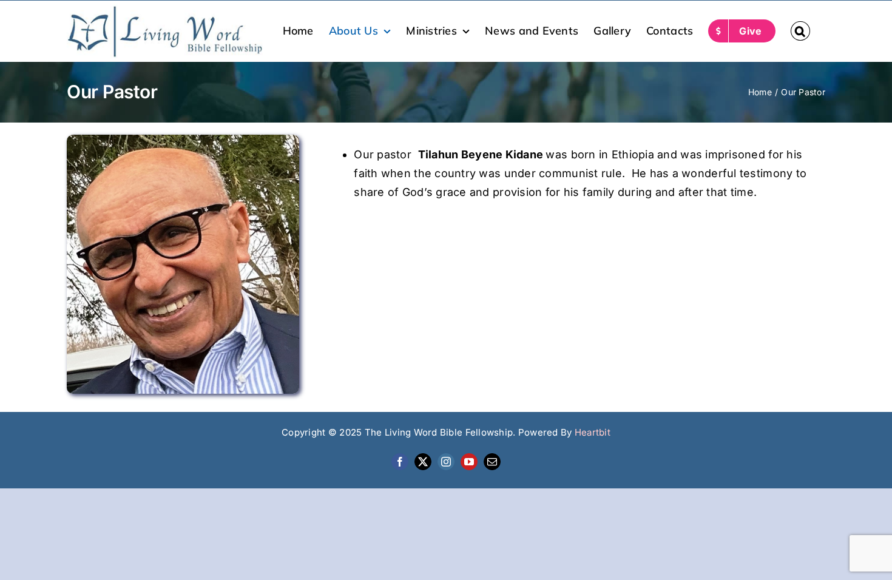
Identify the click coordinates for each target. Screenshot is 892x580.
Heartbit (592, 432)
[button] (800, 31)
